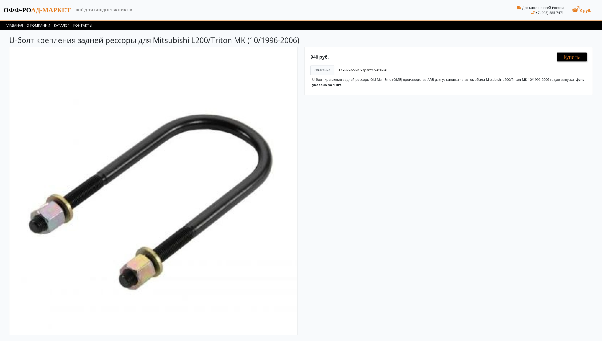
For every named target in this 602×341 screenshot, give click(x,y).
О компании (38, 25)
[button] (581, 10)
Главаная (14, 25)
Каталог (61, 25)
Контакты (82, 25)
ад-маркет (37, 10)
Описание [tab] (322, 70)
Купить (572, 57)
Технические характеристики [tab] (362, 70)
